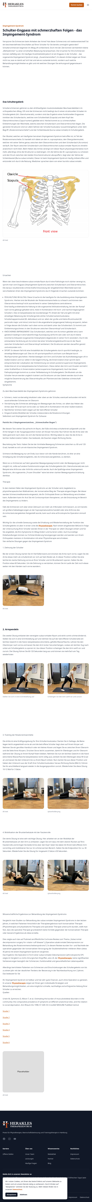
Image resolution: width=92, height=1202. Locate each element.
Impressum (74, 1154)
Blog (49, 1163)
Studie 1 (6, 1011)
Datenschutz (75, 1159)
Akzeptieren (11, 1195)
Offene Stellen (8, 1154)
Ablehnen (23, 1195)
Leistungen (29, 1159)
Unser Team (29, 1154)
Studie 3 (6, 1023)
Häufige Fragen (31, 1163)
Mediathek (52, 1154)
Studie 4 (6, 1030)
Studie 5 (6, 1036)
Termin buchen (76, 5)
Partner (50, 1159)
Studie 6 (6, 1042)
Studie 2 (6, 1017)
